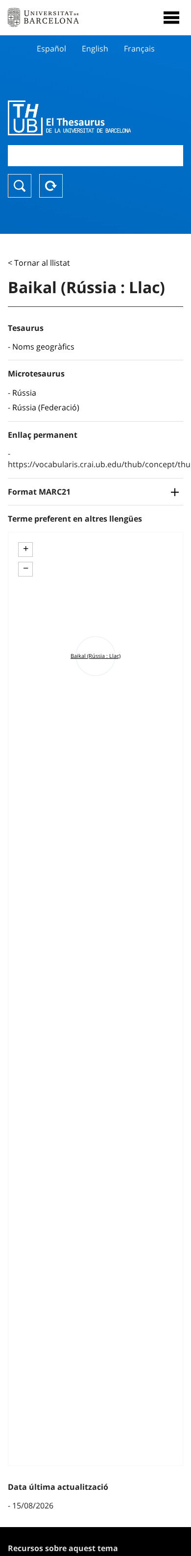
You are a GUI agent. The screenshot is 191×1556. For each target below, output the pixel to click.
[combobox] (95, 155)
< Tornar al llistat (39, 262)
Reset (51, 186)
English (95, 48)
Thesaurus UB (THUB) (69, 117)
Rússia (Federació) (45, 407)
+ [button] (25, 548)
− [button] (25, 568)
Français (139, 48)
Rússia (24, 392)
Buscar (19, 186)
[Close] (171, 17)
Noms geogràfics (43, 346)
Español (51, 48)
